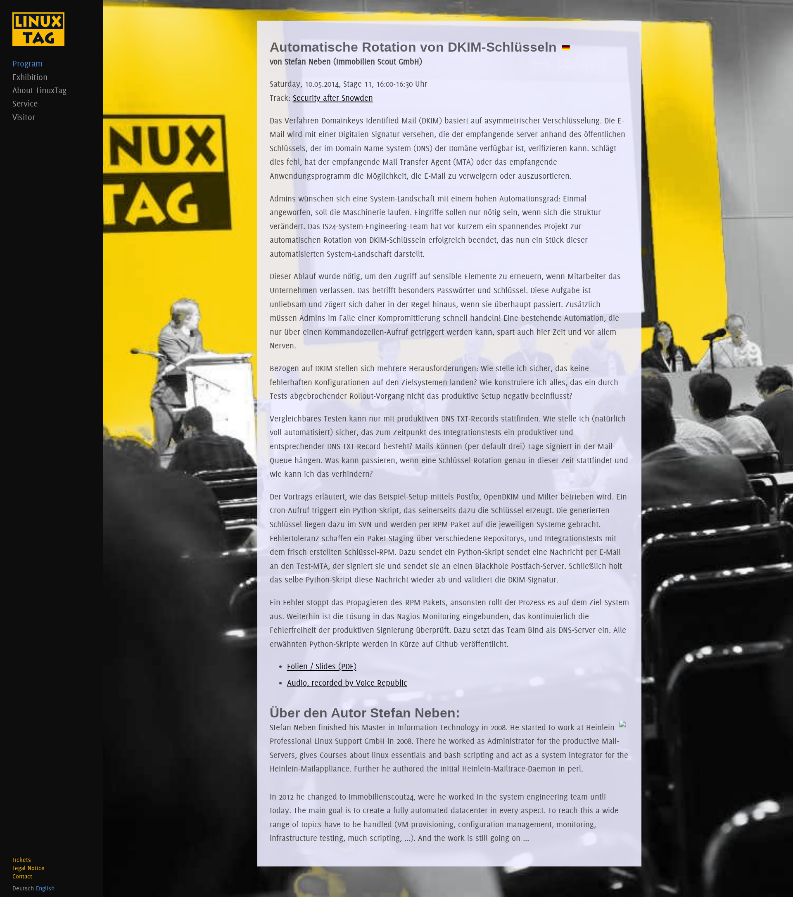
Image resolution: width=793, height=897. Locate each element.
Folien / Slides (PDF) (321, 666)
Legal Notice (28, 868)
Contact (22, 876)
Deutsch (23, 888)
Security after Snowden (333, 98)
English (45, 888)
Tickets (21, 860)
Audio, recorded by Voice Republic (347, 683)
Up (774, 878)
